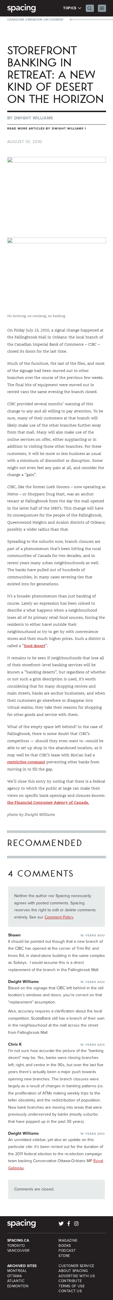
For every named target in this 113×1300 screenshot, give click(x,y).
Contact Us (70, 1291)
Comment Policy (59, 917)
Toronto (16, 1245)
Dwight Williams (33, 118)
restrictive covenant (26, 761)
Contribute (70, 1281)
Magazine (68, 1240)
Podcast (67, 1250)
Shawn (14, 935)
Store (64, 1255)
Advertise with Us (77, 1276)
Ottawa (14, 1276)
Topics (70, 8)
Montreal (17, 1270)
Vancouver (18, 1250)
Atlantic (16, 1281)
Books (65, 1245)
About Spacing (73, 1270)
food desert (34, 645)
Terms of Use (72, 1286)
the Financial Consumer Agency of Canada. (48, 802)
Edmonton (18, 1286)
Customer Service (76, 1265)
